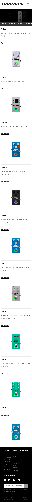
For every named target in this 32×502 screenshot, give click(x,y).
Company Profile (15, 455)
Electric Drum (7, 467)
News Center (16, 470)
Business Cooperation (15, 466)
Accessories (7, 469)
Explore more (5, 43)
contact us (15, 463)
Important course (15, 460)
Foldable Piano (8, 464)
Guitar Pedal (7, 457)
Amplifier (6, 455)
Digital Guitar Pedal (8, 23)
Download (22, 455)
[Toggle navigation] (27, 3)
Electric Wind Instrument (7, 460)
